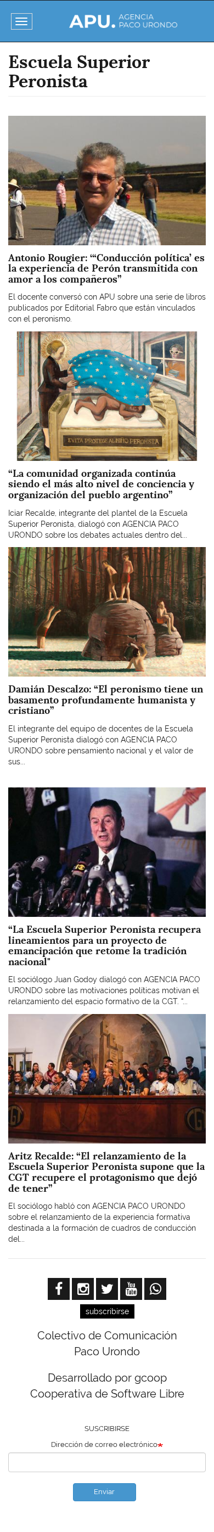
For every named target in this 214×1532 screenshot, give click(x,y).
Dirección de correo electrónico (104, 1444)
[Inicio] (123, 21)
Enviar (104, 1492)
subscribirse (107, 1311)
